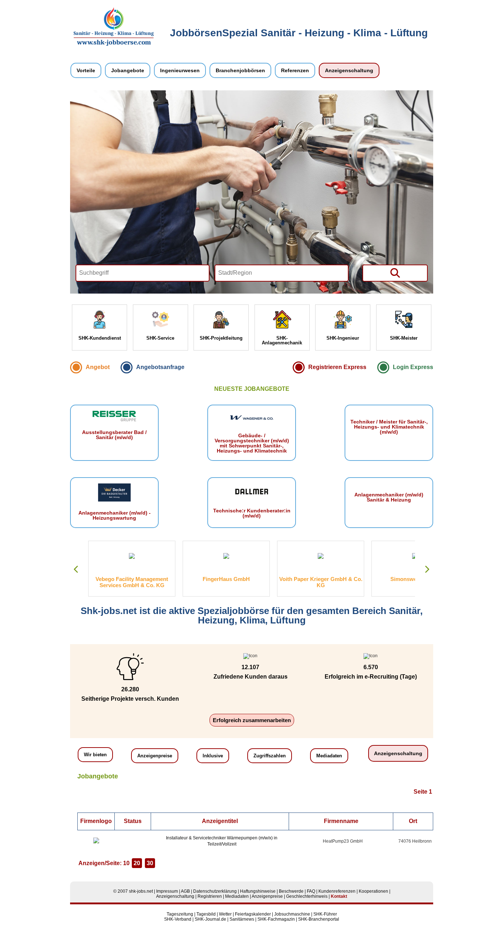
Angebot (98, 367)
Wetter (225, 914)
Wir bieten (95, 754)
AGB (185, 891)
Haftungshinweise (258, 891)
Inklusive (213, 755)
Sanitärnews (241, 919)
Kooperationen (373, 891)
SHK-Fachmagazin (276, 919)
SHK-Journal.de (210, 919)
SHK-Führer (325, 914)
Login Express (413, 367)
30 (150, 863)
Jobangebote (127, 70)
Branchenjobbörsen (240, 70)
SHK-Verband (177, 919)
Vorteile (86, 70)
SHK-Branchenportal (318, 919)
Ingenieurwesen (180, 70)
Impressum (167, 891)
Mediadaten (329, 755)
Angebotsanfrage (160, 367)
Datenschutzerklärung (215, 891)
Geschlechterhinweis (307, 896)
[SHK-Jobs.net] (114, 44)
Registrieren (210, 896)
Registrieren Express (337, 367)
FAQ (311, 891)
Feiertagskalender (253, 914)
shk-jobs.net (141, 891)
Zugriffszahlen (269, 755)
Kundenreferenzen (336, 891)
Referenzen (295, 70)
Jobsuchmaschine (292, 914)
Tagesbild (206, 914)
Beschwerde (291, 891)
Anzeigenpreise (154, 755)
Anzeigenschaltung (349, 70)
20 (137, 863)
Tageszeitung (180, 914)
